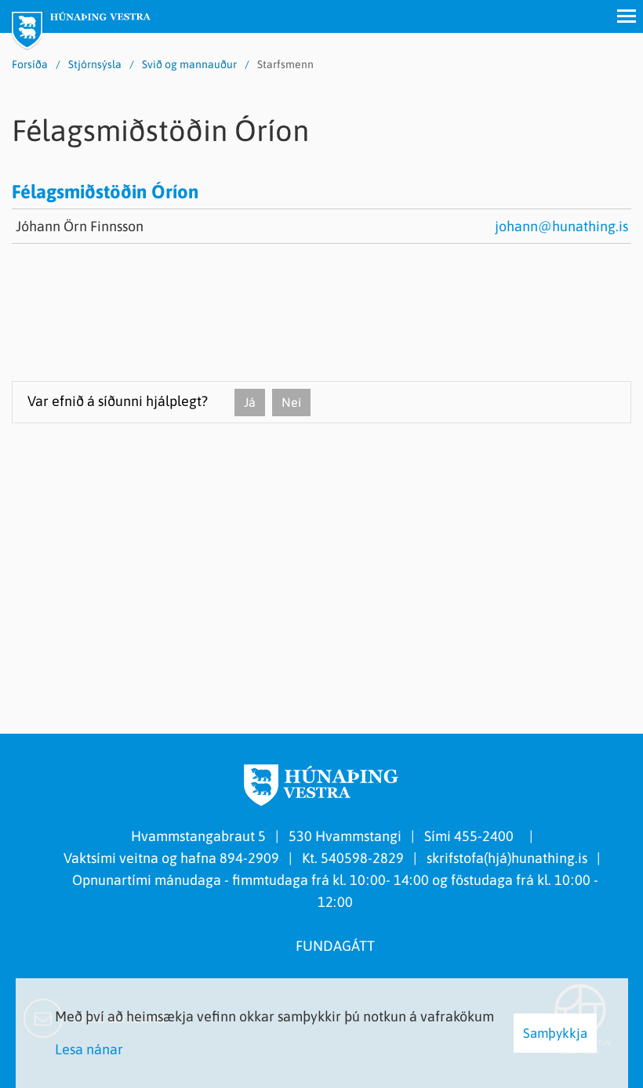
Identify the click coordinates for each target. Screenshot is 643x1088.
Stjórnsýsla (95, 64)
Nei (291, 402)
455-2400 (487, 836)
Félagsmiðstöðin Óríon (105, 191)
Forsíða (30, 64)
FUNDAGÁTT (335, 945)
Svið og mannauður (189, 64)
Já (250, 402)
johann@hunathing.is (561, 226)
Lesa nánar (89, 1049)
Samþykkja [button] (555, 1033)
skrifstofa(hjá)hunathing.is (507, 858)
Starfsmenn (285, 64)
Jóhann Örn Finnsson (79, 226)
